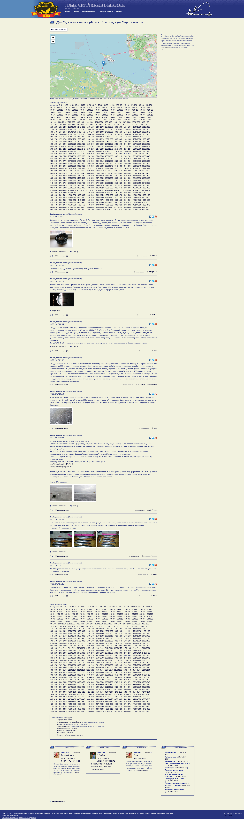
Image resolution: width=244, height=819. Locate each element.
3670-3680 (90, 180)
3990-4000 (81, 188)
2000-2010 (72, 144)
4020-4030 (109, 188)
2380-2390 (118, 151)
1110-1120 (62, 125)
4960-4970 (62, 210)
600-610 (75, 115)
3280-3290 (137, 171)
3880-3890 (81, 185)
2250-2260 (100, 149)
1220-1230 (62, 127)
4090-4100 (72, 190)
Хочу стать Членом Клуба (175, 790)
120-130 (134, 105)
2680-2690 (90, 159)
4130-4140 (109, 190)
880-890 (75, 120)
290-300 (52, 110)
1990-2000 (62, 144)
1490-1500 (109, 132)
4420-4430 (72, 197)
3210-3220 (72, 171)
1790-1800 (81, 139)
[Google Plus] (155, 216)
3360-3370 (109, 173)
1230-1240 (72, 127)
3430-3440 (72, 176)
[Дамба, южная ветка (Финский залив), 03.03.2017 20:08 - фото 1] (61, 540)
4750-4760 (72, 205)
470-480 (82, 112)
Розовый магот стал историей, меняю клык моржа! (70, 758)
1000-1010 (62, 122)
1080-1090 (136, 122)
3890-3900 (90, 185)
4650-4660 (81, 202)
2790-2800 (90, 161)
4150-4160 (127, 190)
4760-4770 (81, 205)
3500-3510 (137, 176)
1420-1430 (146, 129)
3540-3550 (72, 178)
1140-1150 (89, 125)
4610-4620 (146, 200)
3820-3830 (127, 183)
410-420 (142, 110)
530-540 (127, 112)
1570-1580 (81, 134)
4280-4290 (146, 193)
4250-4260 (118, 193)
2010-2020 (81, 144)
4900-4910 (109, 207)
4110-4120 (90, 190)
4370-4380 (127, 195)
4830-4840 (146, 205)
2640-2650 (53, 159)
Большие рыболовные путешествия (70, 735)
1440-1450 (62, 132)
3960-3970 (53, 188)
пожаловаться (143, 256)
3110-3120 (81, 168)
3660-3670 (81, 180)
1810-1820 (100, 139)
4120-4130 (99, 190)
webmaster (228, 815)
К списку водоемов (59, 29)
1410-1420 (137, 129)
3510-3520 (146, 176)
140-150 (149, 105)
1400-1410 (127, 129)
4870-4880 (81, 207)
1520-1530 (137, 132)
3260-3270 (118, 171)
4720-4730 (146, 202)
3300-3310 (53, 173)
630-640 (97, 115)
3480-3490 (118, 176)
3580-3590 (109, 178)
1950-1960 (127, 142)
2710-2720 (118, 159)
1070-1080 (127, 122)
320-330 (75, 110)
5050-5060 (146, 210)
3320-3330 (72, 173)
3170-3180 (136, 168)
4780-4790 (100, 205)
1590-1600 (100, 134)
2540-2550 (62, 156)
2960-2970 (146, 163)
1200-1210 (143, 125)
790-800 (112, 117)
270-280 (142, 108)
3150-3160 (118, 168)
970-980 (142, 120)
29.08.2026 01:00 (182, 761)
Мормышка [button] (56, 311)
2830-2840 (127, 161)
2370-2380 (109, 151)
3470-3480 (109, 176)
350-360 (97, 110)
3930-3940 (127, 185)
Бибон (155, 574)
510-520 (112, 112)
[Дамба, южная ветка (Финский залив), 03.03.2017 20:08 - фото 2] (85, 540)
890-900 (82, 120)
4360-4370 (118, 195)
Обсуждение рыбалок (64, 720)
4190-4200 (62, 193)
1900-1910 (81, 142)
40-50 (83, 105)
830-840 (142, 117)
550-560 (142, 112)
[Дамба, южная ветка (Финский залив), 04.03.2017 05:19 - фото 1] (62, 300)
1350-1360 (81, 129)
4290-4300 (53, 195)
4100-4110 (81, 190)
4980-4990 (81, 210)
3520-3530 (53, 178)
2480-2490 (109, 154)
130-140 (141, 105)
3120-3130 (90, 168)
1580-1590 (90, 134)
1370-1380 (100, 129)
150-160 (52, 108)
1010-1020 (71, 122)
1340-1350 (72, 129)
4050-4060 (137, 188)
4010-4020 (100, 188)
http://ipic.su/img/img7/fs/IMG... (62, 464)
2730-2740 (137, 159)
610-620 (82, 115)
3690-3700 (109, 180)
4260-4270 (127, 193)
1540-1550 (53, 134)
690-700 (142, 115)
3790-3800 (100, 183)
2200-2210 (53, 149)
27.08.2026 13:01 (172, 792)
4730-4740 (53, 205)
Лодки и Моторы (171, 753)
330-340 (82, 110)
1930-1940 (109, 142)
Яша (155, 428)
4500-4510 (146, 197)
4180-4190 (53, 193)
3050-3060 (127, 166)
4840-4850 (53, 207)
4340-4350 (100, 195)
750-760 (82, 117)
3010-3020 (90, 166)
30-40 (77, 105)
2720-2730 (127, 159)
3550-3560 (81, 178)
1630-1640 (137, 134)
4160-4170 (136, 190)
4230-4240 (100, 193)
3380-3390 (127, 173)
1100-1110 (53, 125)
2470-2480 (100, 154)
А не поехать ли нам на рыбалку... (69, 722)
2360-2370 (100, 151)
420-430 (150, 110)
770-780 (97, 117)
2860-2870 (53, 163)
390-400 (127, 110)
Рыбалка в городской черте (66, 731)
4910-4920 (118, 207)
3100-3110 (72, 168)
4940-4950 (146, 207)
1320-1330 (53, 129)
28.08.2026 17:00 (181, 768)
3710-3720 (127, 180)
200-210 (90, 108)
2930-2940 (118, 163)
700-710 (150, 115)
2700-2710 (109, 159)
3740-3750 (53, 183)
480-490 (90, 112)
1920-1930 (100, 142)
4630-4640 (62, 202)
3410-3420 (53, 176)
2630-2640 (146, 156)
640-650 (105, 115)
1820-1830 (109, 139)
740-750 (75, 117)
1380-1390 (109, 129)
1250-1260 (90, 127)
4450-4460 (100, 197)
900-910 (90, 120)
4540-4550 (81, 200)
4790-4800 (109, 205)
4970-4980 (72, 210)
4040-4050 (127, 188)
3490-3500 (127, 176)
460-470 (75, 112)
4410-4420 (62, 197)
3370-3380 (118, 173)
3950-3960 (146, 185)
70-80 (100, 105)
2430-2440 (62, 154)
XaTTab (154, 256)
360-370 (105, 110)
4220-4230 (90, 193)
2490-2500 (118, 154)
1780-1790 (72, 139)
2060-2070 (127, 144)
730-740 (67, 117)
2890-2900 (81, 163)
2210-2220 (62, 149)
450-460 (67, 112)
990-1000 (53, 122)
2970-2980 (53, 166)
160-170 (60, 108)
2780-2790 (81, 161)
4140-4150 (118, 190)
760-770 (90, 117)
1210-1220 (53, 127)
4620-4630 (53, 202)
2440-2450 (72, 154)
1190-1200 (134, 125)
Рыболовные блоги (105, 12)
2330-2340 (72, 151)
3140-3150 (109, 168)
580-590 (60, 115)
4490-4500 (137, 197)
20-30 (72, 105)
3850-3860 (53, 185)
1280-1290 (118, 127)
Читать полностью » (98, 770)
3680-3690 (100, 180)
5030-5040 (127, 210)
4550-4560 (90, 200)
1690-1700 (90, 137)
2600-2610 (118, 156)
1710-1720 (109, 137)
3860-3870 (62, 185)
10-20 (66, 105)
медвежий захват (150, 556)
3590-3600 (118, 178)
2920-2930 (109, 163)
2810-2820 (109, 161)
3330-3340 (81, 173)
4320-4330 (81, 195)
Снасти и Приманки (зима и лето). (177, 763)
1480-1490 (100, 132)
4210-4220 (81, 193)
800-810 (120, 117)
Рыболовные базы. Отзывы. (67, 728)
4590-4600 (127, 200)
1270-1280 (109, 127)
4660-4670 (90, 202)
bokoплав (101, 753)
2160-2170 (118, 146)
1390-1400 (118, 129)
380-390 (120, 110)
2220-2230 (72, 149)
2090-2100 (53, 146)
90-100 (112, 105)
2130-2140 (90, 146)
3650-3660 (72, 180)
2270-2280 (118, 149)
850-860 (52, 120)
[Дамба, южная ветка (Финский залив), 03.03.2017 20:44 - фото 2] (84, 494)
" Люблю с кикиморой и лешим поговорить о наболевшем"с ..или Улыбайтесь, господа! (103, 761)
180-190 (75, 108)
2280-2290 (127, 149)
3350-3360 (100, 173)
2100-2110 (62, 146)
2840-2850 (137, 161)
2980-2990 (62, 166)
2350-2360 (90, 151)
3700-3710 (118, 180)
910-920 (97, 120)
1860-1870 (146, 139)
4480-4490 (127, 197)
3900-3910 (100, 185)
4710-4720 (137, 202)
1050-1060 (108, 122)
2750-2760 (53, 161)
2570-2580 (90, 156)
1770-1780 (62, 139)
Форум (76, 12)
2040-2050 (109, 144)
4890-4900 (100, 207)
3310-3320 (62, 173)
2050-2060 (118, 144)
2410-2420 (146, 151)
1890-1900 (72, 142)
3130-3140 (99, 168)
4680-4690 (109, 202)
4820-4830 (137, 205)
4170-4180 (146, 190)
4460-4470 (109, 197)
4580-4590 (118, 200)
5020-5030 (118, 210)
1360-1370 (90, 129)
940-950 (120, 120)
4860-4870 (72, 207)
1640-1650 (146, 134)
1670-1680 (72, 137)
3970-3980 (62, 188)
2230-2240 (81, 149)
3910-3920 (109, 185)
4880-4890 (90, 207)
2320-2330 (62, 151)
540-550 (135, 112)
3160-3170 (127, 168)
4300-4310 (62, 195)
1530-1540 (146, 132)
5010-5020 (109, 210)
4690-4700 (118, 202)
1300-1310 (137, 127)
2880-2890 (72, 163)
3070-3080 (146, 166)
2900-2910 (90, 163)
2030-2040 (100, 144)
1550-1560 (62, 134)
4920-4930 (127, 207)
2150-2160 (109, 146)
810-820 (127, 117)
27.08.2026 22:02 (172, 781)
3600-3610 (127, 178)
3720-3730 (137, 180)
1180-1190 (125, 125)
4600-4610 (137, 200)
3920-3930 (118, 185)
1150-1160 (98, 125)
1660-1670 (62, 137)
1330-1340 (62, 129)
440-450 (60, 112)
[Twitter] (153, 216)
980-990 (150, 120)
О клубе (68, 12)
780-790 (105, 117)
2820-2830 (118, 161)
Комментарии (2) (62, 574)
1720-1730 (118, 137)
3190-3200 (53, 171)
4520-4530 (62, 200)
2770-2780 (72, 161)
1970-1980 (146, 142)
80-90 (106, 105)
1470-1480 (90, 132)
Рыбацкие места (88, 12)
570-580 (52, 115)
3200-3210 (62, 171)
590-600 (67, 115)
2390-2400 (127, 151)
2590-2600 (109, 156)
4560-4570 (100, 200)
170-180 (67, 108)
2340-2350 (81, 151)
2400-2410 (137, 151)
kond (155, 351)
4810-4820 (127, 205)
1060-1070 (117, 122)
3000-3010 (81, 166)
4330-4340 (90, 195)
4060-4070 (146, 188)
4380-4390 (137, 195)
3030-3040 (109, 166)
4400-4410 (53, 197)
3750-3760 (62, 183)
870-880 (67, 120)
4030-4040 (118, 188)
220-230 (105, 108)
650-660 (112, 115)
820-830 (135, 117)
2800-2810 (100, 161)
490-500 (97, 112)
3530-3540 (62, 178)
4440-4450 (90, 197)
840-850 (150, 117)
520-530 (120, 112)
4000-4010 (90, 188)
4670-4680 (100, 202)
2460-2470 (90, 154)
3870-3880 (72, 185)
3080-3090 (53, 168)
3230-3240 (90, 171)
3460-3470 (100, 176)
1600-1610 (109, 134)
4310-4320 (72, 195)
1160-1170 (107, 125)
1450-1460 (72, 132)
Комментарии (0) (62, 256)
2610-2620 (127, 156)
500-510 (105, 112)
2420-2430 (53, 154)
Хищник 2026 (170, 761)
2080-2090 (146, 144)
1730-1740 (127, 137)
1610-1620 (118, 134)
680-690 (135, 115)
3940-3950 (137, 185)
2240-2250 (90, 149)
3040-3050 (118, 166)
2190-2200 (146, 146)
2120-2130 (81, 146)
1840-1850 (127, 139)
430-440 (52, 112)
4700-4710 (127, 202)
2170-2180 (127, 146)
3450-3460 (90, 176)
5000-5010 (100, 210)
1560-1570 (72, 134)
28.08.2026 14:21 (172, 772)
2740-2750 (146, 159)
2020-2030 (90, 144)
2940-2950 (127, 163)
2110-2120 (71, 146)
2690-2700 (100, 159)
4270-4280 (137, 193)
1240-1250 (81, 127)
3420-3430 (62, 176)
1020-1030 (80, 122)
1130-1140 (80, 125)
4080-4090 (62, 190)
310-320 (67, 110)
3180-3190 (146, 168)
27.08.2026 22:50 (180, 776)
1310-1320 (146, 127)
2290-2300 (137, 149)
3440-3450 (81, 176)
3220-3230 (81, 171)
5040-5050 (137, 210)
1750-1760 (146, 137)
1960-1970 (137, 142)
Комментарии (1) (62, 315)
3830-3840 (137, 183)
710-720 (52, 117)
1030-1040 (89, 122)
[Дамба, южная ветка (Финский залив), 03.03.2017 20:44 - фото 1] (61, 494)
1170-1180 (116, 125)
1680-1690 (81, 137)
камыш (154, 315)
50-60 (89, 105)
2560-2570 (81, 156)
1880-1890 (62, 142)
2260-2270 (109, 149)
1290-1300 (127, 127)
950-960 (127, 120)
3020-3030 (100, 166)
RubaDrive (65, 753)
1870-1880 (53, 142)
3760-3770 (72, 183)
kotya (155, 595)
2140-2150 (99, 146)
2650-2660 (62, 159)
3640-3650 (62, 180)
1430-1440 (53, 132)
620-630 (90, 115)
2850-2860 (146, 161)
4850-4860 (62, 207)
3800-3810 (109, 183)
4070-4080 (53, 190)
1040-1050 (99, 122)
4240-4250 (109, 193)
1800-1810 (90, 139)
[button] (103, 63)
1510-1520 (127, 132)
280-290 (150, 108)
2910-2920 (100, 163)
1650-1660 (53, 137)
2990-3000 (72, 166)
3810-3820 (118, 183)
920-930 (105, 120)
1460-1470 (81, 132)
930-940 (112, 120)
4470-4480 (118, 197)
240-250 (120, 108)
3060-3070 (137, 166)
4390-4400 (146, 195)
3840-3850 (146, 183)
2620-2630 (137, 156)
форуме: (69, 718)
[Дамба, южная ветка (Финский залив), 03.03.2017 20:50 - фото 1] (61, 417)
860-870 (60, 120)
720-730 (60, 117)
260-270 (135, 108)
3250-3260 (109, 171)
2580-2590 (100, 156)
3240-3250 (100, 171)
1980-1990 (53, 144)
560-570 (150, 112)
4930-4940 (137, 207)
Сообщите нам (97, 98)
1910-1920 (90, 142)
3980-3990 (72, 188)
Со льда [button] (76, 252)
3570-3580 (100, 178)
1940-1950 (118, 142)
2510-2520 (137, 154)
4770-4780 (90, 205)
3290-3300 (146, 171)
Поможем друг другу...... (174, 770)
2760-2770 (62, 161)
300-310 (60, 110)
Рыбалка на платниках (65, 733)
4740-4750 (62, 205)
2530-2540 (53, 156)
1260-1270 (100, 127)
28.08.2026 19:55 (172, 766)
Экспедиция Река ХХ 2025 (175, 779)
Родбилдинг (169, 768)
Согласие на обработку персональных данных (19, 818)
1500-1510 (118, 132)
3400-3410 (146, 173)
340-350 (90, 110)
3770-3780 (81, 183)
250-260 (127, 108)
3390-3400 (137, 173)
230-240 (112, 108)
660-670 (120, 115)
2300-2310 (146, 149)
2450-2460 (81, 154)
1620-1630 (127, 134)
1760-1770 (53, 139)
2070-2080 (137, 144)
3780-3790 (90, 183)
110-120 (126, 105)
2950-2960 (137, 163)
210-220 (97, 108)
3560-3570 (90, 178)
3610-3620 (137, 178)
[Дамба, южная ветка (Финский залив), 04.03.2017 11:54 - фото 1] (61, 240)
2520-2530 (146, 154)
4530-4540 (72, 200)
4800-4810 (118, 205)
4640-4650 (72, 202)
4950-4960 (53, 210)
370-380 (112, 110)
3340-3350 (90, 173)
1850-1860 (137, 139)
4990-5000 (90, 210)
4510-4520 (53, 200)
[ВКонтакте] (150, 216)
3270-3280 (127, 171)
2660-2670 (72, 159)
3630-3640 (53, 180)
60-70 (94, 105)
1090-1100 (145, 122)
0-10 (60, 105)
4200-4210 (72, 193)
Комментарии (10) (62, 510)
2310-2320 (53, 151)
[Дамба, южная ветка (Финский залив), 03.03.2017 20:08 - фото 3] (108, 540)
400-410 (135, 110)
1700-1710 (100, 137)
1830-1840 (118, 139)
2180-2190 (136, 146)
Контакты (119, 12)
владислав (153, 272)
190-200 (82, 108)
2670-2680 (81, 159)
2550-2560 (72, 156)
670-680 (127, 115)
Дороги (59, 724)
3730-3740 (146, 180)
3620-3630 (146, 178)
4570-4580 (109, 200)
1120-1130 (71, 125)
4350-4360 (109, 195)
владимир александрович (147, 384)
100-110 (119, 105)
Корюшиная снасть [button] (59, 252)
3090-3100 (62, 168)
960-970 (135, 120)
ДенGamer (153, 510)
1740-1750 (137, 137)
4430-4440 (81, 197)
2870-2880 (62, 163)
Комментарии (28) (62, 351)
